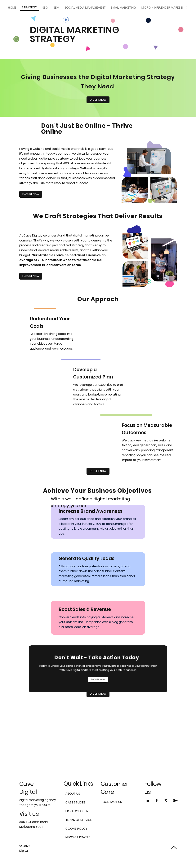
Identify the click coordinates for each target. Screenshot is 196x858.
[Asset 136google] (175, 800)
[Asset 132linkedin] (147, 800)
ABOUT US (72, 793)
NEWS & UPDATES (77, 837)
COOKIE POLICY (76, 828)
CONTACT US (112, 802)
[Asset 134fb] (157, 800)
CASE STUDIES (75, 802)
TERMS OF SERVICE (78, 820)
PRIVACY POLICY (76, 811)
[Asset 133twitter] (166, 800)
